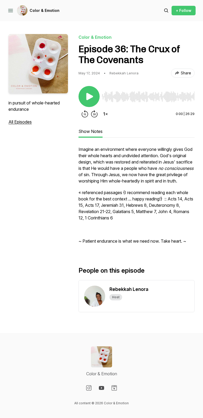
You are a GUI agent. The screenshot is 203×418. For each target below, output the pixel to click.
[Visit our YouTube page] (101, 388)
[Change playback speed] (105, 114)
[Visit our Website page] (114, 388)
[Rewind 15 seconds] (85, 114)
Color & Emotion (44, 10)
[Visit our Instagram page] (88, 388)
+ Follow (183, 10)
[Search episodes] (166, 10)
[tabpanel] (137, 197)
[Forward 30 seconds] (94, 114)
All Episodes (20, 121)
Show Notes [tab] (91, 131)
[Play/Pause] (89, 96)
